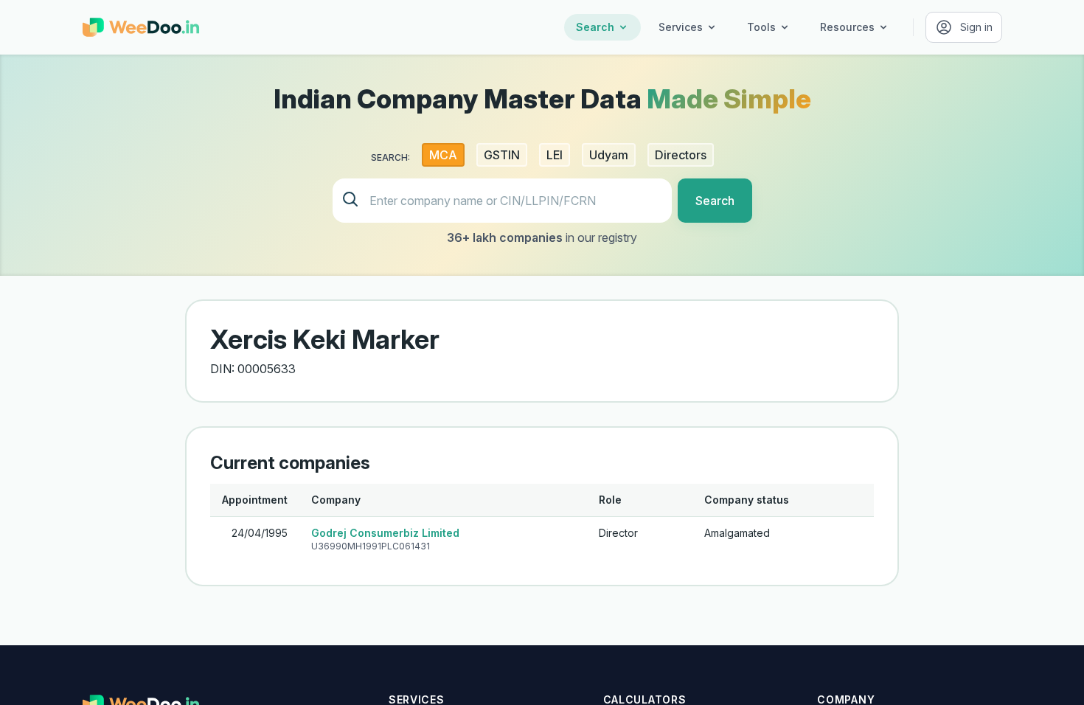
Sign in (976, 27)
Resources (847, 27)
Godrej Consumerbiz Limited (385, 533)
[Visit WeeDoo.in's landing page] (141, 27)
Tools (761, 27)
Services (681, 27)
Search (595, 27)
